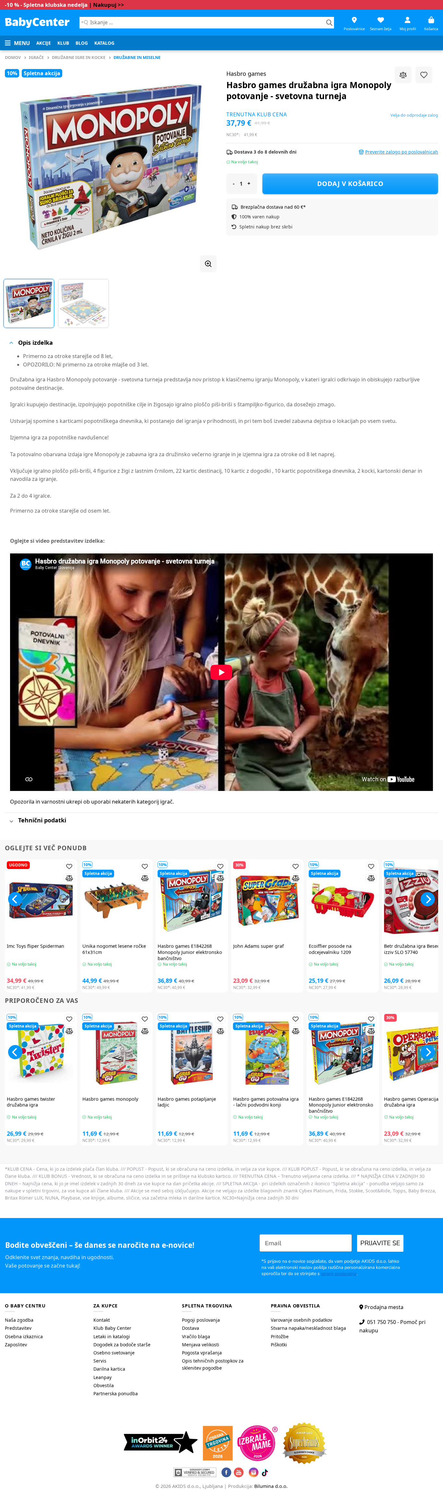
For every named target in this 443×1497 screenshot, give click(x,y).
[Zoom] (208, 263)
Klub (63, 43)
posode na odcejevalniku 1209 (330, 949)
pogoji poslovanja (338, 1274)
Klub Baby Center (112, 1328)
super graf (258, 946)
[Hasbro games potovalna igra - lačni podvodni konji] (267, 1053)
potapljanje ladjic (187, 1102)
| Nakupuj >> (106, 4)
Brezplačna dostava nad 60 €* (273, 207)
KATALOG (104, 43)
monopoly (110, 1099)
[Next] (204, 167)
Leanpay (102, 1377)
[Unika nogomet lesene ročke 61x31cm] (116, 900)
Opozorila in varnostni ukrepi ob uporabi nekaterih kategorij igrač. (92, 801)
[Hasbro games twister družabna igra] (41, 1053)
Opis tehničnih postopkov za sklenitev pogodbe (213, 1364)
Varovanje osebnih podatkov (301, 1320)
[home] (37, 23)
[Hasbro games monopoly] (116, 1053)
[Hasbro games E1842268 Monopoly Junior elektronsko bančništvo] (192, 900)
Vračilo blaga (196, 1336)
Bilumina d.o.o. (271, 1486)
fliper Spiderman (35, 946)
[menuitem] (43, 43)
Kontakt (101, 1320)
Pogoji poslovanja (201, 1320)
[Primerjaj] (403, 74)
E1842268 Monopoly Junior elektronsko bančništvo (190, 952)
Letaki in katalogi (111, 1336)
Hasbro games (246, 73)
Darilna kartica (109, 1369)
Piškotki (279, 1344)
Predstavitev (18, 1328)
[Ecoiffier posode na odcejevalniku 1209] (343, 900)
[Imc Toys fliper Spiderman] (41, 900)
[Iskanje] (329, 22)
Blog (82, 43)
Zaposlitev (16, 1344)
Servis (99, 1361)
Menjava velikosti (200, 1344)
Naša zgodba (19, 1320)
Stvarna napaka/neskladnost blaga (308, 1328)
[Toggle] (11, 343)
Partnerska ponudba (115, 1393)
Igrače (36, 57)
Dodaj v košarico (350, 183)
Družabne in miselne (137, 57)
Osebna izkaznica (24, 1336)
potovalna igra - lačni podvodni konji (266, 1102)
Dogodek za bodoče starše (121, 1344)
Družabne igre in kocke (78, 57)
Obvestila (103, 1385)
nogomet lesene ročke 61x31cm (114, 949)
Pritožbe (280, 1336)
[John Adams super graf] (267, 900)
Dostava (190, 1328)
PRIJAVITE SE (380, 1243)
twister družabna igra (31, 1102)
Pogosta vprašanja (202, 1353)
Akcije (43, 43)
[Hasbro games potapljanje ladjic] (192, 1053)
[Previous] (17, 167)
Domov (13, 57)
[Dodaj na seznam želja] (423, 74)
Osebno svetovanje (114, 1353)
